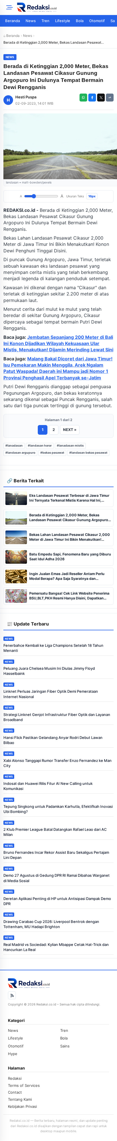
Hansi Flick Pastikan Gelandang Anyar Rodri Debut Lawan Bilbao (53, 740)
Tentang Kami (20, 1099)
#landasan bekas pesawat (88, 453)
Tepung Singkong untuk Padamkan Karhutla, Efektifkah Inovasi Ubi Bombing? (58, 809)
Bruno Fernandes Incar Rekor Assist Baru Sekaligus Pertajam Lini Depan (56, 855)
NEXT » (69, 429)
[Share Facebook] (92, 98)
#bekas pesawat (52, 453)
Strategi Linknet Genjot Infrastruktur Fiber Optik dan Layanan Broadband (56, 717)
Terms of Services (24, 1085)
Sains (65, 1046)
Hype (12, 1053)
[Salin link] (110, 98)
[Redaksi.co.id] (65, 7)
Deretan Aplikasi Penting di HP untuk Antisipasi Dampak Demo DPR (57, 901)
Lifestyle (62, 20)
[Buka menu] (8, 7)
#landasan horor (40, 445)
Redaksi (15, 1078)
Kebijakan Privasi (22, 1106)
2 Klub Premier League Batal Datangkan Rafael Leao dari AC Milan (55, 832)
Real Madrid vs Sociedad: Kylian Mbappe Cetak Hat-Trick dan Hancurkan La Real (56, 947)
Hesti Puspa (25, 97)
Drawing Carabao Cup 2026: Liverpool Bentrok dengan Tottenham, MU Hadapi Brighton (51, 924)
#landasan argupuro (20, 453)
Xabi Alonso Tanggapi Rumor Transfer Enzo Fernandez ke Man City (57, 763)
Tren (45, 20)
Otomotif (97, 20)
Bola (79, 20)
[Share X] (101, 98)
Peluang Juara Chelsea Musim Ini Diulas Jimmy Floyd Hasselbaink (49, 671)
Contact (15, 1092)
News (31, 20)
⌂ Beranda (11, 35)
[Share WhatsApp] (83, 98)
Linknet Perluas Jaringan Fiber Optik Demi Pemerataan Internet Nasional (50, 694)
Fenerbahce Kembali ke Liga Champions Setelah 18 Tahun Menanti (53, 648)
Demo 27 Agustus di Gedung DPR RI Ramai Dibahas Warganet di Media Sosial (56, 878)
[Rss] (12, 995)
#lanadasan (14, 445)
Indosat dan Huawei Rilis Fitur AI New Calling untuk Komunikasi (48, 786)
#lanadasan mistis (70, 445)
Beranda (12, 20)
